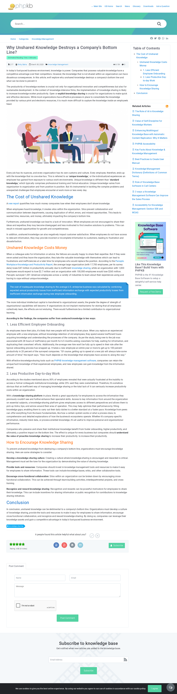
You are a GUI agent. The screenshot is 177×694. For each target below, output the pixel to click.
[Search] (159, 23)
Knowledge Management (43, 39)
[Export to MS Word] (56, 545)
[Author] (16, 64)
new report (13, 203)
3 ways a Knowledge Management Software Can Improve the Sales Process (150, 195)
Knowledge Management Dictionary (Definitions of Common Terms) (149, 172)
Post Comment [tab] (16, 566)
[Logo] (20, 6)
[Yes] (91, 534)
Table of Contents (146, 48)
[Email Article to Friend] (80, 545)
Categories (23, 39)
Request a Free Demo (150, 291)
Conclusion (142, 93)
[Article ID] (9, 64)
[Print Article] (72, 545)
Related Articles (141, 106)
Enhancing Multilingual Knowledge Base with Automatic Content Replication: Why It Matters (149, 134)
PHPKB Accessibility (145, 144)
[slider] (17, 544)
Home (13, 39)
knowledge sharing (81, 268)
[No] (97, 534)
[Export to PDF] (64, 545)
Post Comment (67, 618)
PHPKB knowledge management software (75, 360)
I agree (154, 688)
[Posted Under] (46, 64)
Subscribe (118, 545)
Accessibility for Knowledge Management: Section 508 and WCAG (147, 209)
